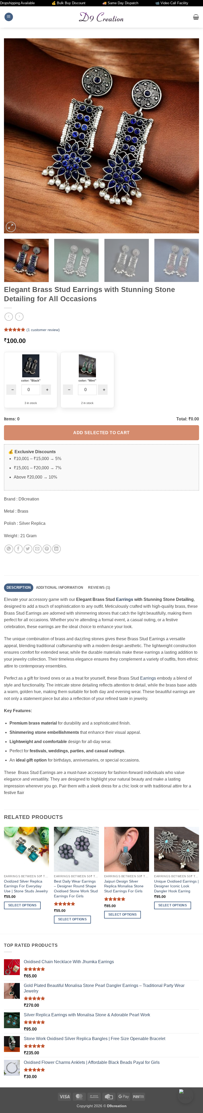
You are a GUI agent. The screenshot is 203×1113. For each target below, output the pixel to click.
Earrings (124, 599)
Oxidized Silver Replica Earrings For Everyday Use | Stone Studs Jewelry (26, 886)
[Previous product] (19, 317)
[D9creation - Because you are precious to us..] (101, 17)
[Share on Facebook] (18, 549)
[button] (8, 17)
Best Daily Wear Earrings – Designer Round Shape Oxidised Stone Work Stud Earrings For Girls (76, 888)
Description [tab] (19, 588)
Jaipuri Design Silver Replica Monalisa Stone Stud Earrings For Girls (124, 886)
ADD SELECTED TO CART (101, 432)
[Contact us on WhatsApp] (185, 1095)
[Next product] (8, 317)
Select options (22, 905)
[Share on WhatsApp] (8, 549)
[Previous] (14, 135)
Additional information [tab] (59, 588)
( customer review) (43, 330)
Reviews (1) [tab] (99, 588)
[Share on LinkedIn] (56, 549)
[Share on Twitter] (28, 549)
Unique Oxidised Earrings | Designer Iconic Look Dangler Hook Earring (176, 886)
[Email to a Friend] (37, 549)
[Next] (188, 135)
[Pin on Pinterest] (47, 549)
